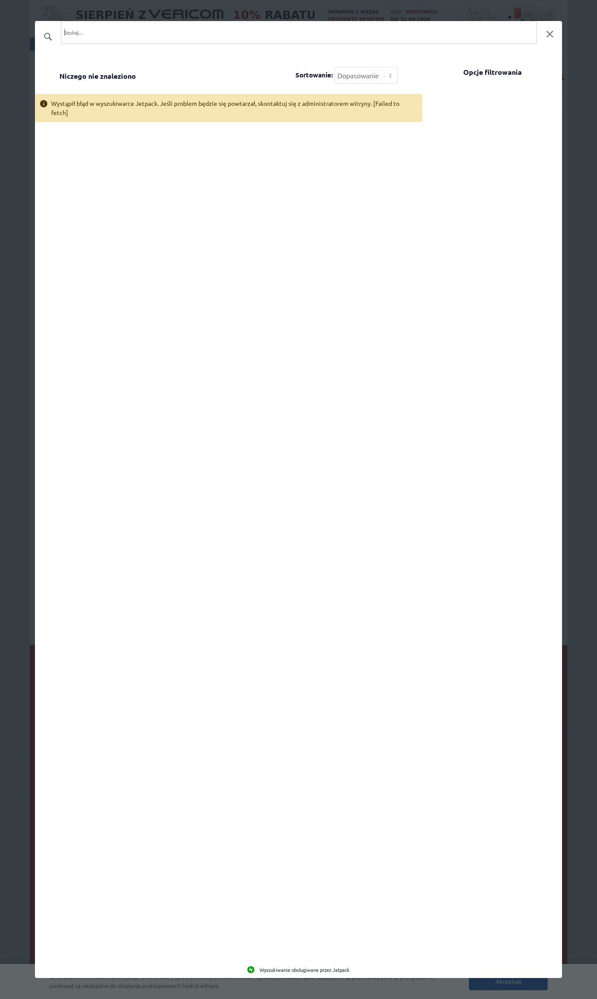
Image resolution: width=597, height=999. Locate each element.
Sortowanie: (314, 75)
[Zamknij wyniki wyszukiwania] (549, 34)
